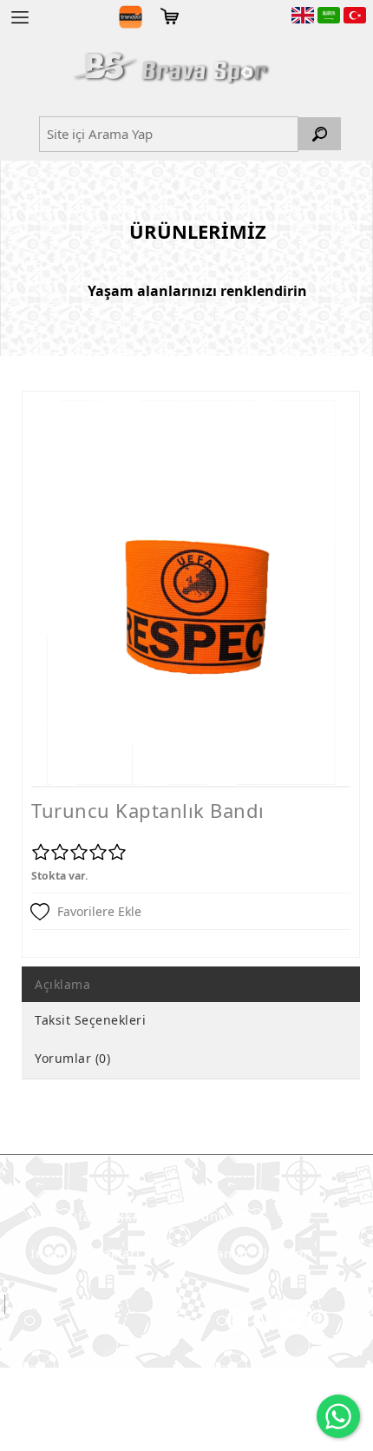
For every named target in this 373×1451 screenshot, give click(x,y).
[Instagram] (237, 1320)
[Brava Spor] (169, 67)
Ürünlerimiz (224, 1215)
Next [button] (322, 601)
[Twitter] (291, 1320)
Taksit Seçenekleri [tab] (90, 1020)
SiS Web (40, 1304)
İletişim (283, 1253)
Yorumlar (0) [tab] (72, 1058)
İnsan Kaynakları (85, 1253)
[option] (190, 592)
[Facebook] (264, 1320)
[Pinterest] (318, 1320)
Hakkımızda (137, 1215)
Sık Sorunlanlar (199, 1253)
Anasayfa (60, 1215)
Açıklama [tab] (62, 984)
